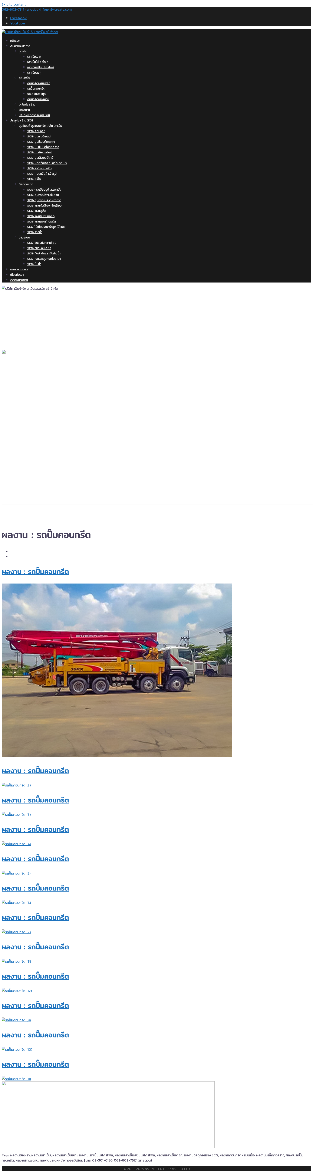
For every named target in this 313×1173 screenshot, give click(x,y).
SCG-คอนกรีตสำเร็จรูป (42, 173)
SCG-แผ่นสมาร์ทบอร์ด (41, 221)
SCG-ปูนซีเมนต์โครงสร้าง (43, 147)
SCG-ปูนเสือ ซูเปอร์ (39, 152)
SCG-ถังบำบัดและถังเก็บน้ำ (43, 253)
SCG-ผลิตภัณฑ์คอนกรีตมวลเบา (47, 163)
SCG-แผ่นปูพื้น (36, 211)
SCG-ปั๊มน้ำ (34, 264)
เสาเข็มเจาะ (34, 56)
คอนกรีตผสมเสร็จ (38, 83)
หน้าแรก (15, 40)
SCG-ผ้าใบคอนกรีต (39, 168)
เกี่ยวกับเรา (17, 274)
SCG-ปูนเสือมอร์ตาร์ (40, 158)
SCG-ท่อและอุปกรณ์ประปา (44, 259)
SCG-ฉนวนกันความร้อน (41, 243)
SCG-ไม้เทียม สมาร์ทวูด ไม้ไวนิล (46, 227)
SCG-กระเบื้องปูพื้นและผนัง (44, 189)
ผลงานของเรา (19, 269)
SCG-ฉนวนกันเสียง (39, 248)
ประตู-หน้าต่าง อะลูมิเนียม (34, 115)
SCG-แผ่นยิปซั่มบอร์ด (41, 216)
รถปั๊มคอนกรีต (36, 88)
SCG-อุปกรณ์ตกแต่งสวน (43, 195)
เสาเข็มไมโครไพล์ (37, 62)
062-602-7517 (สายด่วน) (21, 9)
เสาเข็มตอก (34, 72)
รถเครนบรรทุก (36, 94)
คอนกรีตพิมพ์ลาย (38, 99)
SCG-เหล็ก (34, 179)
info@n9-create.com (56, 9)
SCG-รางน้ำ (34, 232)
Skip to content (14, 4)
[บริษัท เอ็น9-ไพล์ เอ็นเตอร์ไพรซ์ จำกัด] (30, 31)
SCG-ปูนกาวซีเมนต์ (38, 136)
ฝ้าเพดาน (24, 110)
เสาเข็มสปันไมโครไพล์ (40, 67)
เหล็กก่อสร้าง (27, 104)
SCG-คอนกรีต (36, 131)
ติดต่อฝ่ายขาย (19, 280)
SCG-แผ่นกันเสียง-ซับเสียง (44, 205)
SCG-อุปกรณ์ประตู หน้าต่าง (44, 200)
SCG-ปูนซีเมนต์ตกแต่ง (41, 142)
